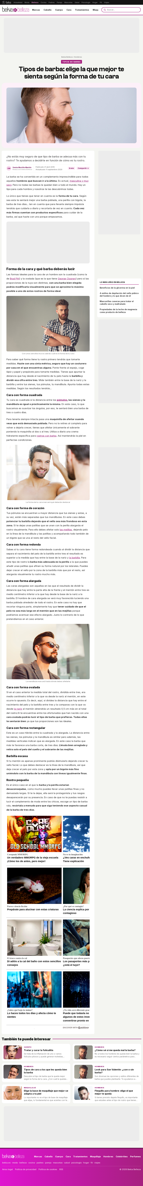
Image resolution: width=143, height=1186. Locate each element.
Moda (27, 2)
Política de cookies (48, 1169)
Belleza (35, 2)
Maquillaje (98, 10)
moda (15, 1162)
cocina (31, 1162)
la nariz (18, 708)
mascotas (58, 1162)
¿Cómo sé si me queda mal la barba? (115, 1050)
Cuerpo (59, 10)
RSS (61, 1169)
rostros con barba (46, 435)
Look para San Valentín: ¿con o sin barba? (114, 1071)
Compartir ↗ (83, 168)
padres (40, 1162)
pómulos (62, 400)
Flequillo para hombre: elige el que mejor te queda (114, 1092)
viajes (97, 1162)
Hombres (78, 57)
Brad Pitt (14, 278)
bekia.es (6, 1162)
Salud (77, 2)
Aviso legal (7, 1169)
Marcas (36, 10)
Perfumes (135, 1156)
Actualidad (18, 2)
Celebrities (122, 1156)
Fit (101, 2)
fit (92, 1162)
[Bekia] (6, 2)
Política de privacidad (25, 1169)
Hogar (95, 2)
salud (67, 1162)
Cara (68, 10)
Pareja (59, 2)
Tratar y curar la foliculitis (38, 1050)
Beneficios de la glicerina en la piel (117, 288)
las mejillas (66, 529)
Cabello (48, 10)
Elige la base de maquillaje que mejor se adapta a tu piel (46, 1092)
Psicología (86, 2)
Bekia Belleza (66, 57)
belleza (23, 1162)
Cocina (43, 2)
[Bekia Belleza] (15, 10)
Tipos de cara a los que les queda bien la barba (45, 1071)
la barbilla (74, 557)
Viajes (106, 2)
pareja (48, 1162)
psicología (76, 1162)
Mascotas (68, 2)
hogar (86, 1162)
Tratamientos (82, 10)
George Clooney (67, 278)
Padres (52, 2)
